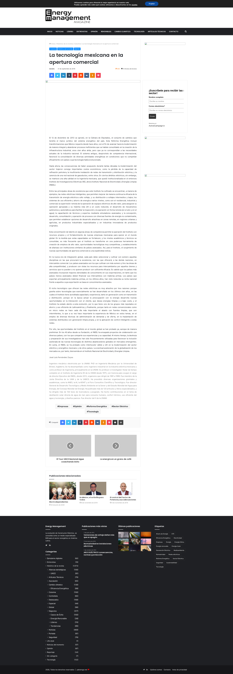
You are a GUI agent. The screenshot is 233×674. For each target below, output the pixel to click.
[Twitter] (57, 75)
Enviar (152, 116)
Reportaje (50, 652)
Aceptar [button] (152, 4)
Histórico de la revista (64, 44)
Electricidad (178, 538)
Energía (168, 542)
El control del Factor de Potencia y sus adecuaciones (123, 498)
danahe (51, 69)
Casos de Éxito (57, 615)
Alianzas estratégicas (57, 570)
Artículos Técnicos (157, 31)
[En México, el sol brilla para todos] (93, 488)
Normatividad (160, 554)
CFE (172, 534)
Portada (52, 633)
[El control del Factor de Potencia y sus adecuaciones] (123, 488)
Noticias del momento (55, 645)
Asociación (53, 581)
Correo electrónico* (157, 106)
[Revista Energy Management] (68, 16)
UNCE (53, 573)
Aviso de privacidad (179, 670)
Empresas (63, 406)
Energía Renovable (59, 618)
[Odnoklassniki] (92, 75)
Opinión (94, 31)
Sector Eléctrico (120, 406)
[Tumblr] (69, 75)
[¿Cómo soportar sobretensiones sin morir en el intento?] (135, 548)
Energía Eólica (179, 542)
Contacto (173, 31)
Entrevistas (82, 31)
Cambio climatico (122, 31)
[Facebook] (51, 75)
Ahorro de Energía (162, 534)
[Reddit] (80, 75)
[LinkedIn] (63, 75)
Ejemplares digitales (54, 558)
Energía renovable (162, 546)
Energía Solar (176, 546)
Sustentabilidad (171, 563)
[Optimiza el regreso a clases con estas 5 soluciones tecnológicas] (146, 548)
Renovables (106, 31)
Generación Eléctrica (163, 550)
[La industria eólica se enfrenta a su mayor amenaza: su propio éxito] (146, 535)
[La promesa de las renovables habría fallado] (135, 535)
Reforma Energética (97, 406)
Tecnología (139, 31)
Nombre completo (156, 97)
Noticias (59, 31)
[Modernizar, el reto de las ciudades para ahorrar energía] (123, 548)
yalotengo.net (82, 670)
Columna (77, 44)
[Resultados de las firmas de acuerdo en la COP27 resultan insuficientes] (135, 541)
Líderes (70, 31)
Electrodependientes (58, 502)
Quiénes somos (156, 670)
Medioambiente (179, 550)
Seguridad (53, 637)
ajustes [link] (134, 5)
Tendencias (56, 626)
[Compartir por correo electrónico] (115, 422)
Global (51, 607)
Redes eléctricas (174, 554)
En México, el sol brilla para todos (92, 498)
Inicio (49, 31)
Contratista (53, 596)
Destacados (53, 600)
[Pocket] (98, 75)
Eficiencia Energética (60, 588)
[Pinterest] (75, 75)
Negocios (53, 611)
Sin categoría (52, 656)
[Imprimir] (120, 422)
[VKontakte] (86, 75)
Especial (52, 603)
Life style (50, 641)
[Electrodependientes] (62, 491)
